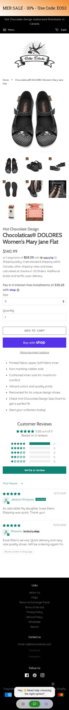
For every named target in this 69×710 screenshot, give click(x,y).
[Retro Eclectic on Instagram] (42, 675)
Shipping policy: (13, 261)
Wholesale (34, 621)
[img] (11, 494)
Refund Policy (34, 616)
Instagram (34, 656)
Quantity (8, 310)
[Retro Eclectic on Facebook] (27, 675)
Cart (63, 30)
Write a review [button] (34, 470)
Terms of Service (34, 607)
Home (6, 80)
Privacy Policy (34, 611)
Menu (10, 29)
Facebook (34, 650)
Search (35, 626)
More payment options (34, 352)
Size (5, 295)
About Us (34, 592)
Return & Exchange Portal (34, 602)
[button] (34, 257)
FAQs (34, 597)
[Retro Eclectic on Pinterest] (35, 675)
